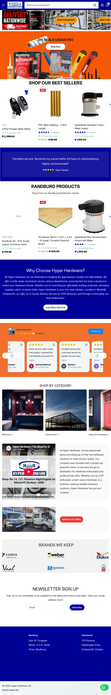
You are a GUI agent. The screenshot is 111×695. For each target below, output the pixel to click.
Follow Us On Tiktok (71, 519)
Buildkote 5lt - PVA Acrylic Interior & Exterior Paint (16, 243)
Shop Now (55, 46)
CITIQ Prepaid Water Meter (16, 129)
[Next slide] (97, 356)
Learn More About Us (55, 307)
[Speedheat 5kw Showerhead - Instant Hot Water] (92, 217)
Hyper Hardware (23, 329)
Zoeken (95, 5)
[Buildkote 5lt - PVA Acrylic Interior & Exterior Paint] (19, 217)
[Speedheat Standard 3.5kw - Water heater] (92, 104)
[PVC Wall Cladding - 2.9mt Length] (55, 104)
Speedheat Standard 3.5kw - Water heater (90, 127)
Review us (95, 331)
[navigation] (51, 75)
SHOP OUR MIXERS (66, 20)
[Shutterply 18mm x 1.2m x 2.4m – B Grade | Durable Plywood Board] (55, 217)
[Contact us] (104, 687)
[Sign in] (102, 5)
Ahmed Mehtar (24, 365)
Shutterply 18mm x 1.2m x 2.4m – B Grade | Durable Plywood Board (55, 240)
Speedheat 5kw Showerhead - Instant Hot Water (91, 239)
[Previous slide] (12, 356)
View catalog (3, 5)
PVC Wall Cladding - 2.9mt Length (52, 127)
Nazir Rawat (87, 365)
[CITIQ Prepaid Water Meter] (19, 104)
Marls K (52, 365)
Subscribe (77, 607)
